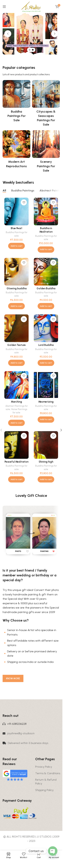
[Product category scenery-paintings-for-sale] (46, 152)
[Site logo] (31, 6)
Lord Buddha (46, 345)
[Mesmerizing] (46, 385)
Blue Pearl (16, 228)
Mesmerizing (46, 401)
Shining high (46, 461)
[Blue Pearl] (16, 211)
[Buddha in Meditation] (46, 211)
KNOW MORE (13, 678)
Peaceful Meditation (16, 461)
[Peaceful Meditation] (16, 445)
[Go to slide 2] (33, 50)
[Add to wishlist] (24, 202)
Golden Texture (16, 345)
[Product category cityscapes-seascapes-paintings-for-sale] (46, 104)
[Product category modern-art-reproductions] (16, 150)
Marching (16, 401)
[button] (7, 33)
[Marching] (16, 385)
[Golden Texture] (16, 328)
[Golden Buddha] (46, 272)
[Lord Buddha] (46, 328)
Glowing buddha (17, 288)
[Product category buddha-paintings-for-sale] (16, 102)
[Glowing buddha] (16, 272)
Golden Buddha (46, 288)
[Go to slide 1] (30, 50)
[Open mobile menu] (4, 6)
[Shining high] (46, 445)
